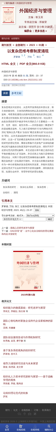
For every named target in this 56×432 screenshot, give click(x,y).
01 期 (25, 75)
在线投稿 (25, 410)
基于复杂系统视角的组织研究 (19, 350)
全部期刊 (15, 38)
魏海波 (19, 383)
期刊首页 (7, 45)
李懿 (13, 383)
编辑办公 (49, 429)
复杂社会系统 (26, 187)
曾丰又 (14, 354)
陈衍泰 (22, 311)
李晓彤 (14, 311)
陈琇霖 (12, 367)
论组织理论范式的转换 (15, 393)
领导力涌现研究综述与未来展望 (20, 363)
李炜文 (6, 311)
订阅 (36, 410)
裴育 (13, 341)
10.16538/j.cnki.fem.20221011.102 (25, 79)
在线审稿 (35, 429)
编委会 (28, 31)
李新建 (6, 383)
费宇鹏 (19, 341)
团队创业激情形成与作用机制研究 (21, 337)
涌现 (16, 192)
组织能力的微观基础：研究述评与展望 (24, 307)
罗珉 (5, 396)
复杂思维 (41, 187)
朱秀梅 (6, 341)
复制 (37, 210)
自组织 (6, 192)
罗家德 (17, 57)
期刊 (7, 410)
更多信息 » (41, 31)
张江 (39, 57)
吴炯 (5, 327)
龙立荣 (19, 367)
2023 (32, 45)
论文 (15, 410)
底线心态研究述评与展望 (22, 228)
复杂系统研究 (9, 187)
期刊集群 (10, 3)
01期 (41, 45)
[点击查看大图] (28, 271)
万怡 (29, 57)
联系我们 (46, 410)
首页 (7, 429)
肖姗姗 (12, 327)
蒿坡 (5, 367)
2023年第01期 (28, 294)
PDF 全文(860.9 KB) (32, 63)
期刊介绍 (6, 38)
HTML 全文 (9, 63)
